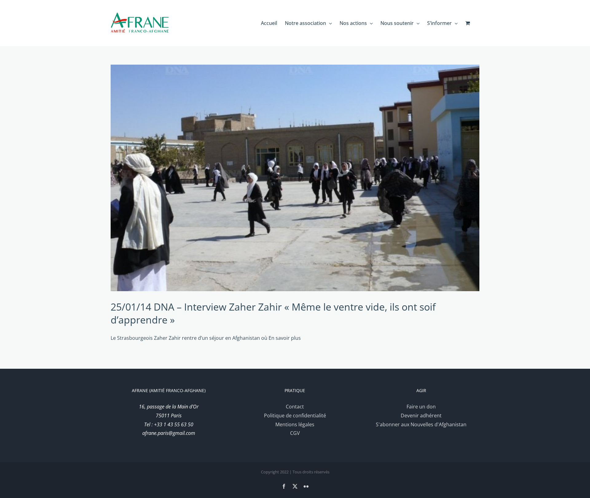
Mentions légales (294, 424)
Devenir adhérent (421, 415)
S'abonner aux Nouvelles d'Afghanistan (421, 424)
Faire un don (421, 406)
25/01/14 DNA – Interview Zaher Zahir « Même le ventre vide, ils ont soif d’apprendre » (273, 313)
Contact (295, 406)
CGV (295, 433)
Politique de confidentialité (295, 415)
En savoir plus (285, 338)
